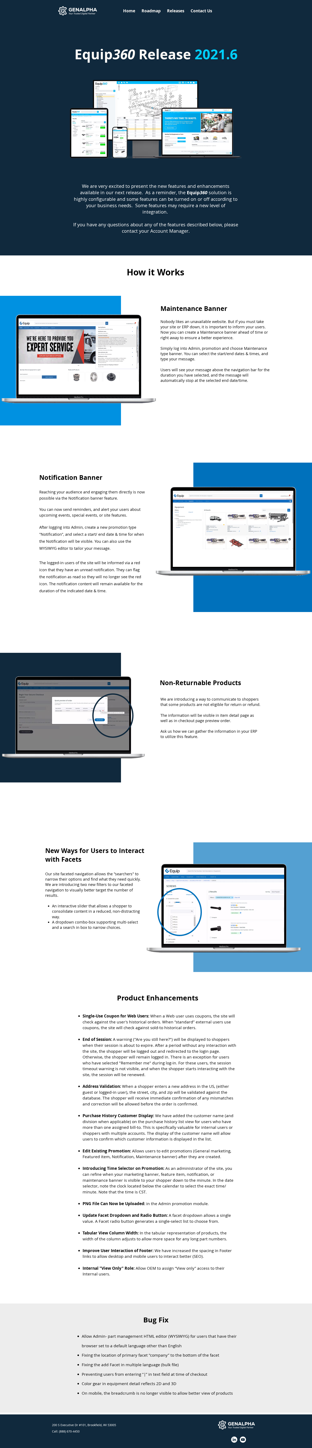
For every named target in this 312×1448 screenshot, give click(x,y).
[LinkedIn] (234, 1440)
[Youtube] (243, 1440)
